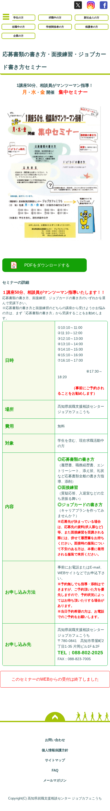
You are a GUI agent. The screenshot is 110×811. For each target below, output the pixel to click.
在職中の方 (18, 26)
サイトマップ (55, 760)
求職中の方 (55, 17)
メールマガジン (55, 780)
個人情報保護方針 (55, 750)
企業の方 (18, 35)
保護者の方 (91, 26)
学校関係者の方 (55, 26)
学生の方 (18, 17)
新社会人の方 (91, 17)
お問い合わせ (55, 740)
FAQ (55, 770)
